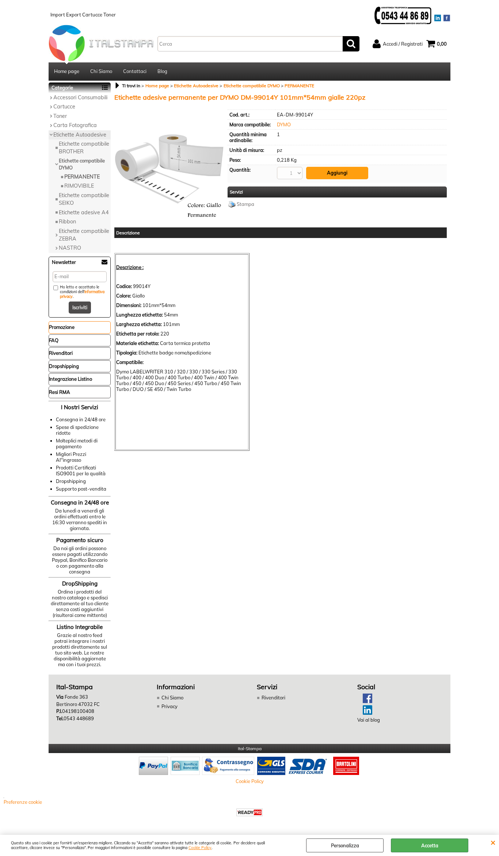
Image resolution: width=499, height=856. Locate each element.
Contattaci (134, 71)
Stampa (245, 204)
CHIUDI (493, 842)
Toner (60, 116)
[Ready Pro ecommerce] (249, 812)
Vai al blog (368, 720)
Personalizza (345, 845)
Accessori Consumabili (80, 97)
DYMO (284, 124)
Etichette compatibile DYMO (82, 164)
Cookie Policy (200, 847)
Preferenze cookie (23, 802)
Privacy (169, 706)
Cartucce (64, 106)
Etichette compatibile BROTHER (84, 148)
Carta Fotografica (75, 125)
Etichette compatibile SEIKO (84, 199)
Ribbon (67, 221)
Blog (162, 71)
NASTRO (70, 248)
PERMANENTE (82, 176)
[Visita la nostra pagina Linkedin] (364, 713)
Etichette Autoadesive (79, 134)
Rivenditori (273, 697)
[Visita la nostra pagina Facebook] (364, 701)
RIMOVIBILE (79, 186)
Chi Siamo (101, 71)
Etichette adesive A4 (84, 212)
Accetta (429, 845)
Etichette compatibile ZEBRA (84, 235)
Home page (66, 71)
